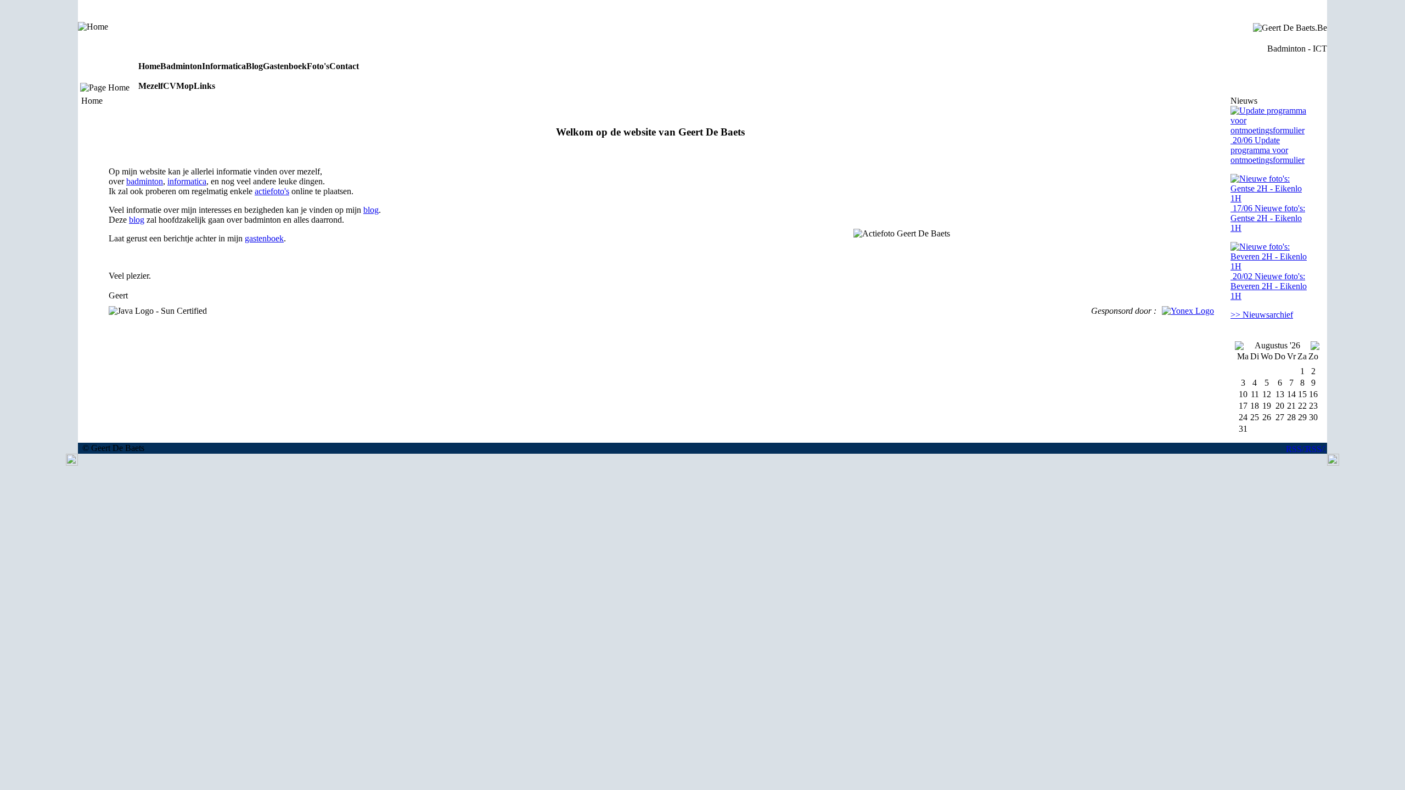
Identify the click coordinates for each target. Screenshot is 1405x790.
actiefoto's (272, 191)
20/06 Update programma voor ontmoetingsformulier (1267, 150)
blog (371, 210)
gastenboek (264, 238)
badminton (144, 181)
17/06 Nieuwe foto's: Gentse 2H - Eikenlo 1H (1267, 218)
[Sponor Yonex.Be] (1188, 310)
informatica (186, 181)
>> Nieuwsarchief (1261, 314)
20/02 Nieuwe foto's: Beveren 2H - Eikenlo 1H (1268, 286)
